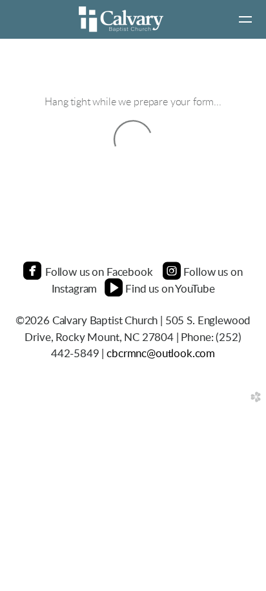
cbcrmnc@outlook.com (161, 353)
